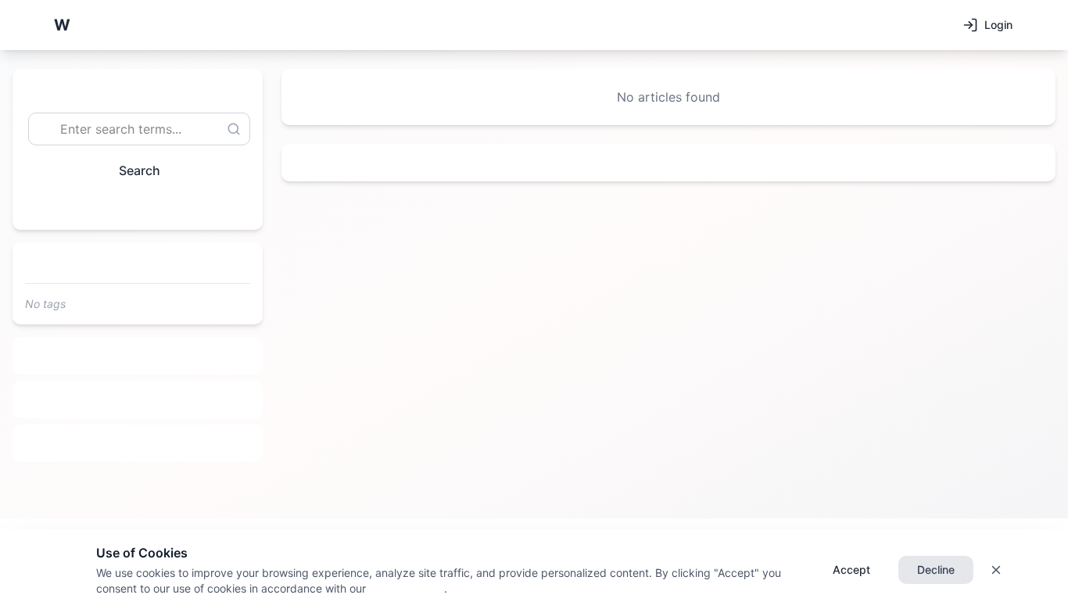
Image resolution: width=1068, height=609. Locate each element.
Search (139, 170)
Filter (131, 206)
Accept (851, 569)
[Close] (996, 570)
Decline (936, 569)
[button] (61, 25)
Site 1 (138, 356)
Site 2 (138, 399)
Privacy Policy (405, 588)
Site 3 (138, 443)
